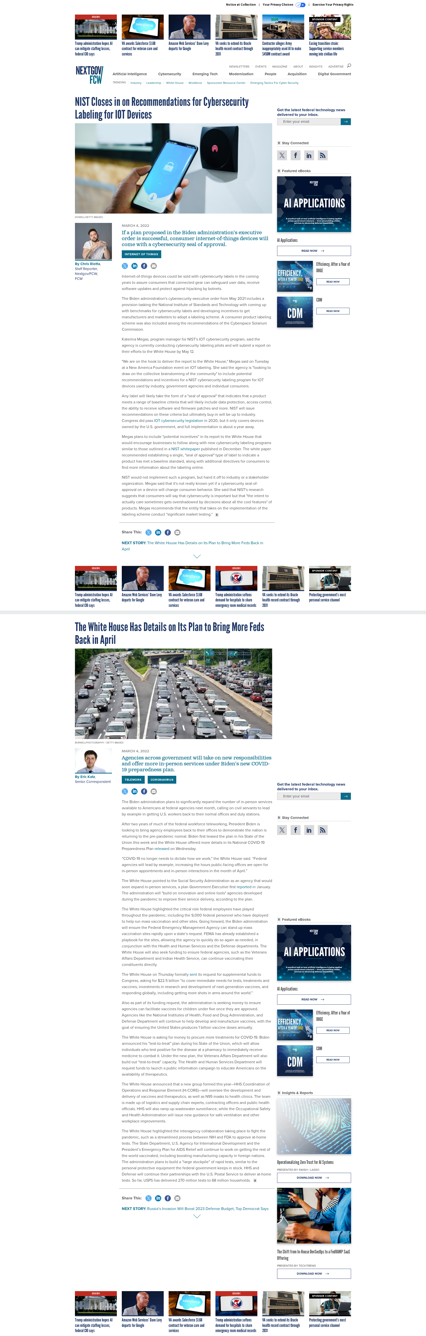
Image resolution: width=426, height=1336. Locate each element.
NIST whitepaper (185, 448)
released (162, 848)
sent (193, 974)
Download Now (310, 1177)
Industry (136, 83)
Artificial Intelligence (130, 74)
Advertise (336, 66)
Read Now (310, 251)
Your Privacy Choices (278, 4)
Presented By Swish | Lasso (298, 1170)
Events (260, 66)
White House (175, 83)
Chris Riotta (90, 264)
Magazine (279, 66)
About (298, 66)
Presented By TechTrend (296, 1266)
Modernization (241, 74)
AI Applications (287, 240)
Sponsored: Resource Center (226, 83)
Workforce (195, 83)
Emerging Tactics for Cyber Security (274, 83)
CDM (319, 300)
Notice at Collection (241, 4)
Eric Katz (87, 776)
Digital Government (334, 74)
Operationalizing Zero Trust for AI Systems (305, 1162)
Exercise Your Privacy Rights (333, 4)
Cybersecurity (169, 74)
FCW (79, 278)
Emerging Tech (205, 74)
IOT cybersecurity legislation (178, 420)
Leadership (153, 83)
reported (244, 886)
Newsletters (239, 66)
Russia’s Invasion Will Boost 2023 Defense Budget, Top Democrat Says (207, 1208)
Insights (315, 66)
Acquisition (297, 74)
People (270, 74)
